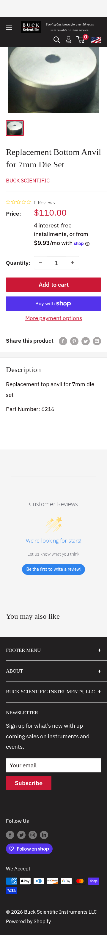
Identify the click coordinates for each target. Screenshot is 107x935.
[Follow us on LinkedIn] (44, 834)
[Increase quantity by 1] (72, 262)
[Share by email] (97, 341)
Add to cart (54, 284)
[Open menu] (9, 27)
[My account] (68, 39)
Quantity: (18, 262)
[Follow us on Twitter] (21, 834)
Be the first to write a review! (53, 569)
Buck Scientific (28, 180)
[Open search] (57, 39)
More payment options (53, 318)
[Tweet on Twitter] (85, 341)
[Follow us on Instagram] (33, 834)
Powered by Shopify (28, 921)
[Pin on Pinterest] (74, 341)
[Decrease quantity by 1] (40, 262)
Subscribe (29, 783)
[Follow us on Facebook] (10, 834)
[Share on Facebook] (63, 341)
